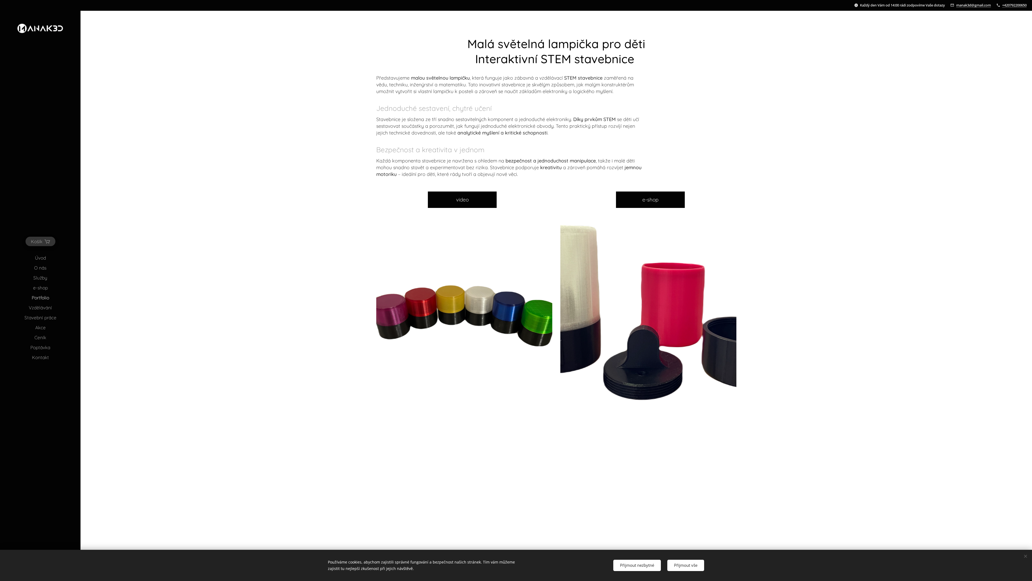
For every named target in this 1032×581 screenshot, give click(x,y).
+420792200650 (1014, 5)
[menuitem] (40, 258)
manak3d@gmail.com (973, 5)
